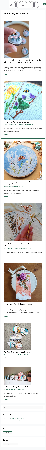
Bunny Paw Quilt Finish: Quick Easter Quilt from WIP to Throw (14, 422)
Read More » (6, 74)
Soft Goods (11, 389)
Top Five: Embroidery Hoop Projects (17, 352)
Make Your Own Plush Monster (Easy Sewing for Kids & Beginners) (15, 420)
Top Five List (18, 354)
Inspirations (10, 186)
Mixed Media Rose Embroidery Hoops (18, 304)
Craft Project (6, 306)
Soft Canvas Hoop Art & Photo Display (18, 387)
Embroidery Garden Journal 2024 (19, 124)
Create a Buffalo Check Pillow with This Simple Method (13, 418)
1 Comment (6, 124)
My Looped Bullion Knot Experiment (17, 122)
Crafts (15, 354)
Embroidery (6, 64)
